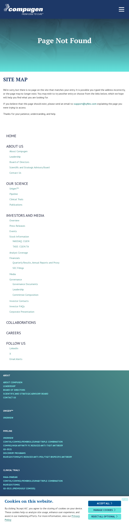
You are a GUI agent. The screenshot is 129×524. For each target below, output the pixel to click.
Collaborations (21, 322)
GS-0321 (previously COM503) (23, 488)
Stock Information (19, 236)
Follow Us (15, 343)
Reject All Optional (103, 516)
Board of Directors (19, 162)
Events (13, 231)
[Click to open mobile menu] (121, 9)
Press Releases (17, 225)
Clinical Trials (16, 199)
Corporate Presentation (21, 311)
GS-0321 (12, 449)
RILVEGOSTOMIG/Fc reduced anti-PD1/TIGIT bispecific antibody (42, 457)
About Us (14, 146)
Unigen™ (14, 188)
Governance (15, 279)
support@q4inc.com (85, 103)
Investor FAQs (17, 306)
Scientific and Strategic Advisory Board (29, 167)
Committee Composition (25, 294)
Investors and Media (25, 215)
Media (12, 274)
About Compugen (18, 151)
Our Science (17, 183)
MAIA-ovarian (14, 477)
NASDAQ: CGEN (21, 241)
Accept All (103, 503)
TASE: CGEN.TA (21, 246)
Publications (15, 204)
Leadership (15, 156)
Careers (13, 332)
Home (11, 135)
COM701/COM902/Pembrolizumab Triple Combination (37, 442)
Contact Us (15, 172)
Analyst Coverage (18, 252)
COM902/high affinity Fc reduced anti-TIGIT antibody (37, 445)
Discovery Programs (18, 453)
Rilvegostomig (15, 485)
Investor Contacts (19, 300)
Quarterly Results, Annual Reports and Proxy (36, 262)
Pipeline (13, 193)
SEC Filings (18, 267)
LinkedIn (13, 348)
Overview (14, 220)
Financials (14, 258)
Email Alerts (15, 359)
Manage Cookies (103, 510)
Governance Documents (25, 284)
